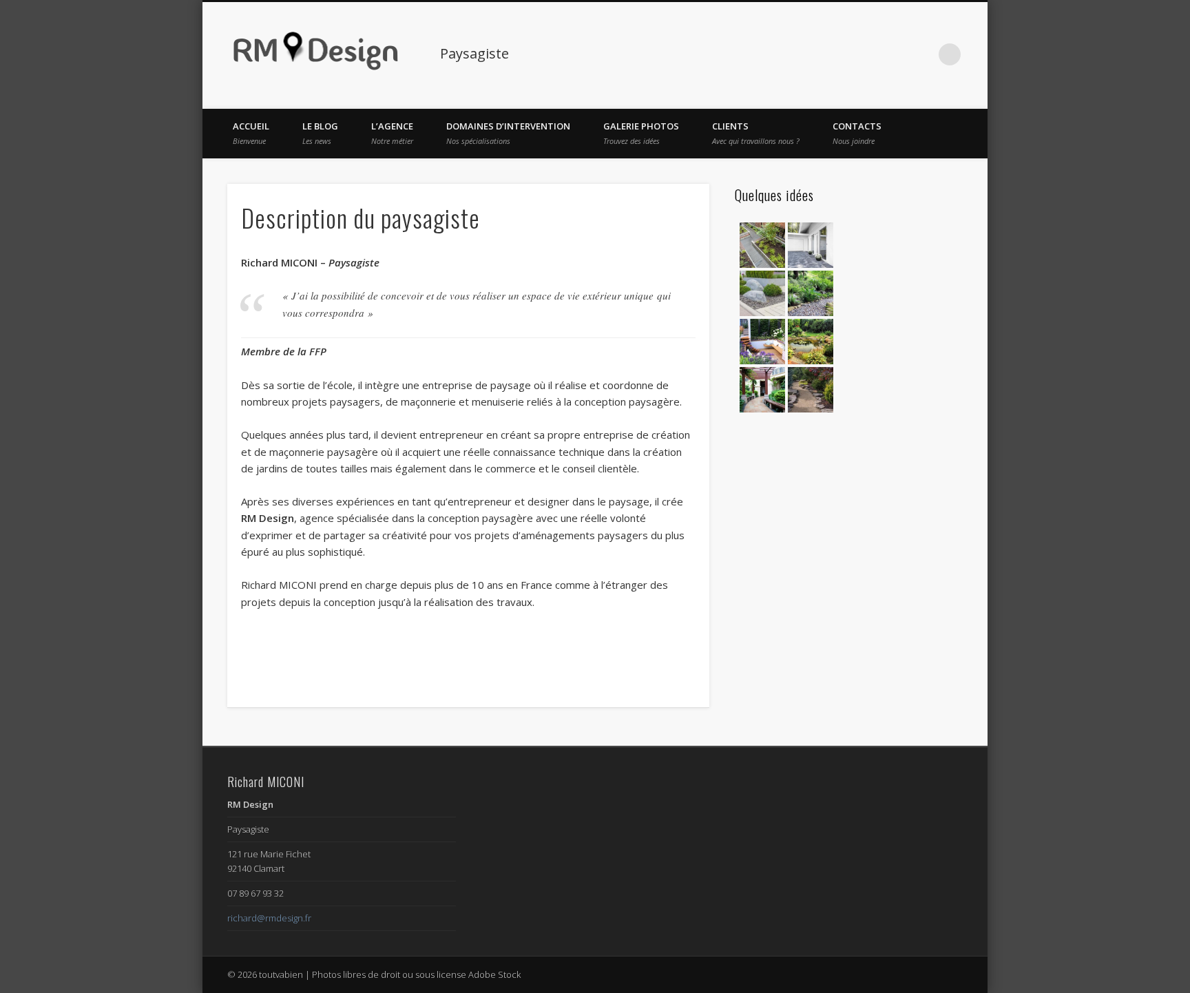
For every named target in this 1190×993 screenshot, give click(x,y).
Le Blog (320, 133)
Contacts (857, 133)
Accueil (251, 133)
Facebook (893, 54)
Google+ (921, 54)
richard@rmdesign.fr (269, 918)
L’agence (392, 133)
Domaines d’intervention (508, 133)
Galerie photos (641, 133)
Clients (756, 133)
